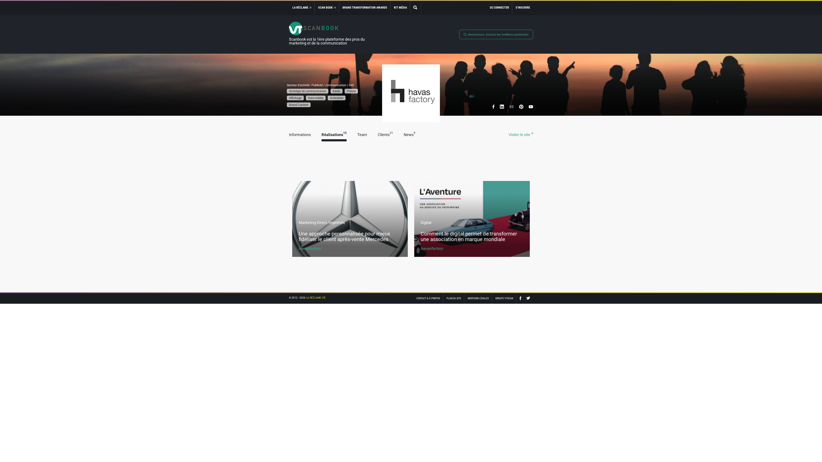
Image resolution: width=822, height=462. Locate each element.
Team (362, 135)
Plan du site (454, 298)
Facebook (521, 298)
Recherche (415, 8)
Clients (385, 135)
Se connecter (499, 7)
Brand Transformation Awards (364, 7)
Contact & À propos (428, 298)
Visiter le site (520, 135)
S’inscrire (523, 7)
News (409, 135)
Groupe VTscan (504, 298)
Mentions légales (478, 298)
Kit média (400, 7)
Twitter (528, 298)
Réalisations (334, 135)
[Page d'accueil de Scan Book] (328, 28)
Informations (300, 135)
